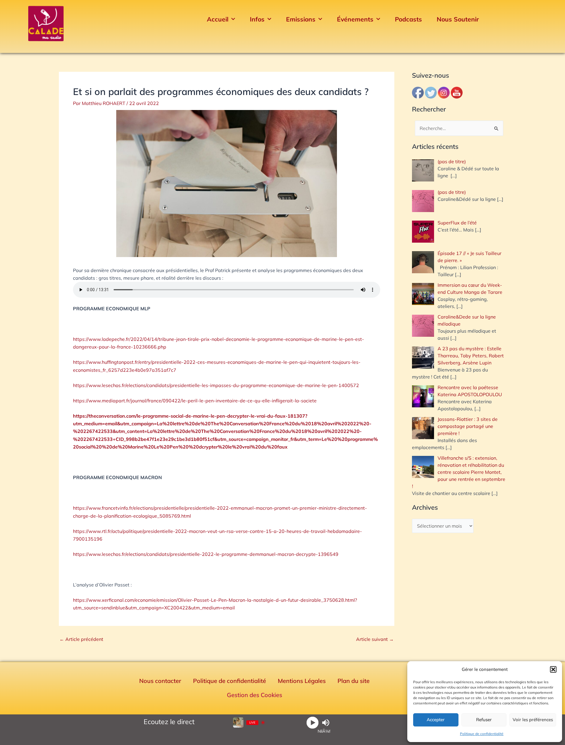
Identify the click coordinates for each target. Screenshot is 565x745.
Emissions (300, 19)
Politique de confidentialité (481, 733)
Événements (355, 19)
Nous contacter (160, 680)
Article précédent (81, 639)
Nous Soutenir (458, 19)
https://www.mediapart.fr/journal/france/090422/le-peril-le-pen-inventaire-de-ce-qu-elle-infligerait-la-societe (195, 401)
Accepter (436, 719)
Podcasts (408, 19)
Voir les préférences (533, 719)
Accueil (217, 19)
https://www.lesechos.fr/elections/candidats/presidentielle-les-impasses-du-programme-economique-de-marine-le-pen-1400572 (216, 385)
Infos (257, 19)
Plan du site (354, 680)
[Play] (312, 722)
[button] (553, 669)
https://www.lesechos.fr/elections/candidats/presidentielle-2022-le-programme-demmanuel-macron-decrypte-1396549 (205, 554)
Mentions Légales (302, 680)
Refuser (484, 719)
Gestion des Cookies (254, 695)
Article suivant (375, 639)
